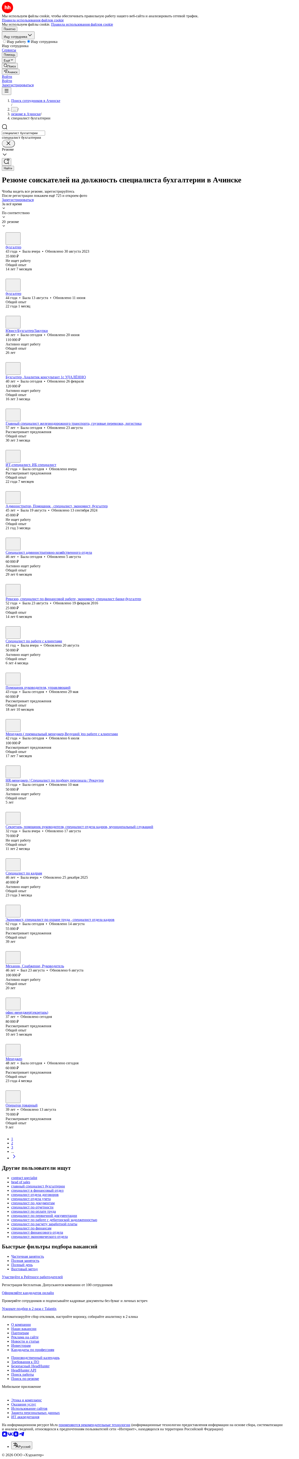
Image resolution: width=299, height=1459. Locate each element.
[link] (10, 66)
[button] (7, 77)
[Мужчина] (13, 957)
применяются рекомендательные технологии (94, 1425)
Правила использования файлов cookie (82, 24)
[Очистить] (8, 143)
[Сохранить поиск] (6, 162)
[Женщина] (13, 238)
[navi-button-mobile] (6, 91)
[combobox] (23, 133)
